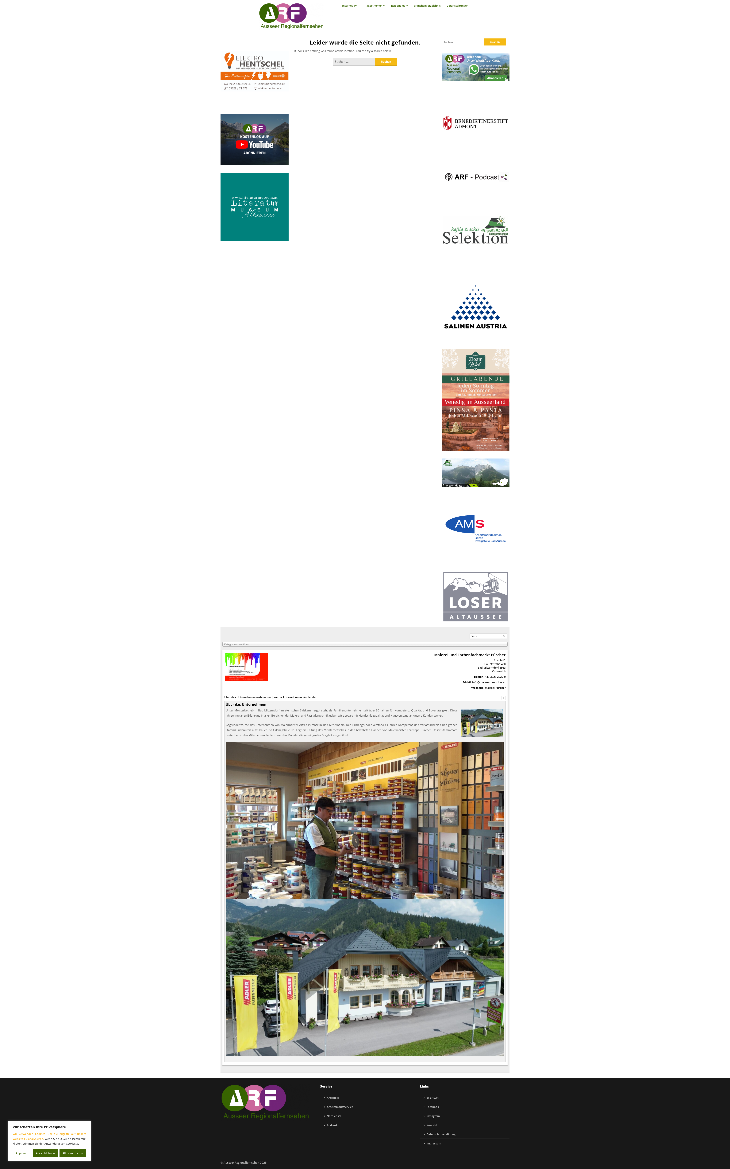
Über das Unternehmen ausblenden (247, 697)
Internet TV (349, 5)
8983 (503, 667)
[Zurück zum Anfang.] (503, 697)
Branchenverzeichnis (427, 5)
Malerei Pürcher (495, 688)
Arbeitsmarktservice (340, 1107)
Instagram (433, 1116)
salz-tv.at (433, 1098)
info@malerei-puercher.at (489, 682)
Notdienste (334, 1116)
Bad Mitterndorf (488, 667)
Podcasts (333, 1125)
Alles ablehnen (45, 1153)
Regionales (398, 5)
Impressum (434, 1143)
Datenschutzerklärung (441, 1134)
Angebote (333, 1098)
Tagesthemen (373, 5)
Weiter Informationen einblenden (295, 697)
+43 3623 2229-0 (495, 677)
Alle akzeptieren (73, 1153)
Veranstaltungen (457, 5)
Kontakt (432, 1125)
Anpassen (22, 1153)
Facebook (433, 1107)
